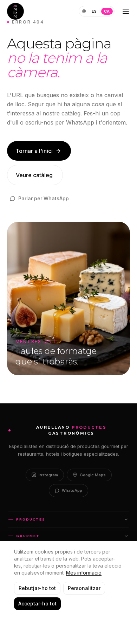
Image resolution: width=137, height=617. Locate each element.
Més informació (84, 573)
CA (107, 11)
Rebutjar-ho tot (37, 588)
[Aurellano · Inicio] (15, 11)
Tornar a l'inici (34, 150)
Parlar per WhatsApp (43, 198)
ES (94, 11)
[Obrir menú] (126, 11)
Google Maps (93, 474)
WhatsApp (72, 490)
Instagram (48, 474)
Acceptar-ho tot (37, 603)
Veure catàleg (34, 175)
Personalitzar (84, 588)
